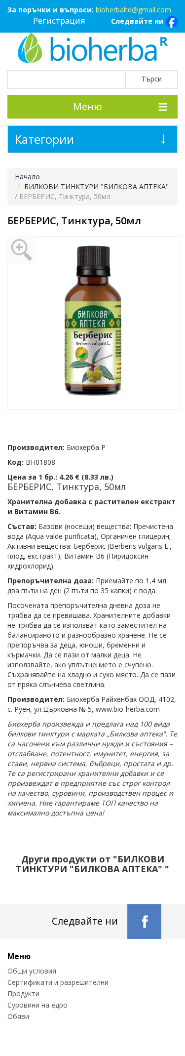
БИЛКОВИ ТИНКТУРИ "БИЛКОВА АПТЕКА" (96, 186)
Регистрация (59, 20)
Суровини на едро (37, 1005)
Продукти (23, 993)
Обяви (18, 1016)
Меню (87, 106)
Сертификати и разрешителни (58, 982)
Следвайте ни (138, 21)
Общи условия (31, 970)
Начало (27, 176)
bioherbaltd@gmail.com (133, 9)
